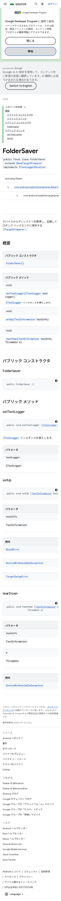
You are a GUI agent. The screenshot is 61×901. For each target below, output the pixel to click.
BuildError (13, 549)
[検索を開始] (36, 4)
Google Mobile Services (15, 849)
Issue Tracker (9, 859)
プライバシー (26, 877)
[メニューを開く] (5, 4)
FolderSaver (13, 263)
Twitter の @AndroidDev (15, 788)
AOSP (5, 99)
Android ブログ (10, 793)
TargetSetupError (17, 576)
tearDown (11, 338)
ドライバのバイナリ (13, 764)
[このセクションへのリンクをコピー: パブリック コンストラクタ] (53, 361)
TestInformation (24, 319)
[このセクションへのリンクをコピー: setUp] (14, 480)
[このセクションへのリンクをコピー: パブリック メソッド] (42, 402)
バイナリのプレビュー (14, 753)
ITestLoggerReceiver (32, 167)
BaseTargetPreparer (29, 163)
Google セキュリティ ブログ (17, 798)
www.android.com (12, 844)
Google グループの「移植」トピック (21, 814)
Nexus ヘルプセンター (14, 838)
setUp (9, 319)
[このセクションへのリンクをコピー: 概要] (13, 244)
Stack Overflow (11, 854)
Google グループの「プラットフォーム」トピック (28, 804)
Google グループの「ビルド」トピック (23, 809)
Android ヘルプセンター (15, 828)
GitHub (6, 769)
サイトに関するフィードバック (20, 882)
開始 (30, 51)
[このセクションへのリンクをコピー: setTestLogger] (28, 412)
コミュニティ (31, 871)
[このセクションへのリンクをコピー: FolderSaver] (23, 371)
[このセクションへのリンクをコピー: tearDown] (21, 594)
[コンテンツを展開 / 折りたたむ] (25, 107)
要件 (5, 743)
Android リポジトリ (13, 738)
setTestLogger (15, 293)
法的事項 (45, 871)
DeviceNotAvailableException (24, 563)
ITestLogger (33, 293)
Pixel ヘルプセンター (13, 833)
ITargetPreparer (14, 229)
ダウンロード (9, 748)
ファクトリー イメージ (14, 759)
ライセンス (10, 877)
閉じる (31, 41)
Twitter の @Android (13, 783)
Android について (12, 871)
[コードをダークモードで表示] (56, 381)
